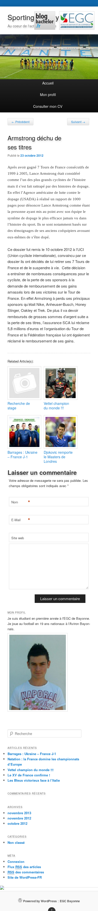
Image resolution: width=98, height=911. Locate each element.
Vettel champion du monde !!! (31, 769)
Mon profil (48, 94)
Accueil (48, 82)
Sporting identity (33, 17)
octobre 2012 (17, 823)
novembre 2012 (19, 818)
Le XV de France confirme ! (29, 775)
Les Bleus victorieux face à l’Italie (34, 780)
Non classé (16, 842)
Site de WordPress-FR (25, 877)
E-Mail (20, 520)
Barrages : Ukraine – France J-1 (32, 753)
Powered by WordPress (40, 901)
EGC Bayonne (70, 901)
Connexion (16, 861)
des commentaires (26, 872)
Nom (20, 502)
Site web (17, 537)
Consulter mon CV (47, 106)
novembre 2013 (19, 812)
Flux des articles (24, 866)
